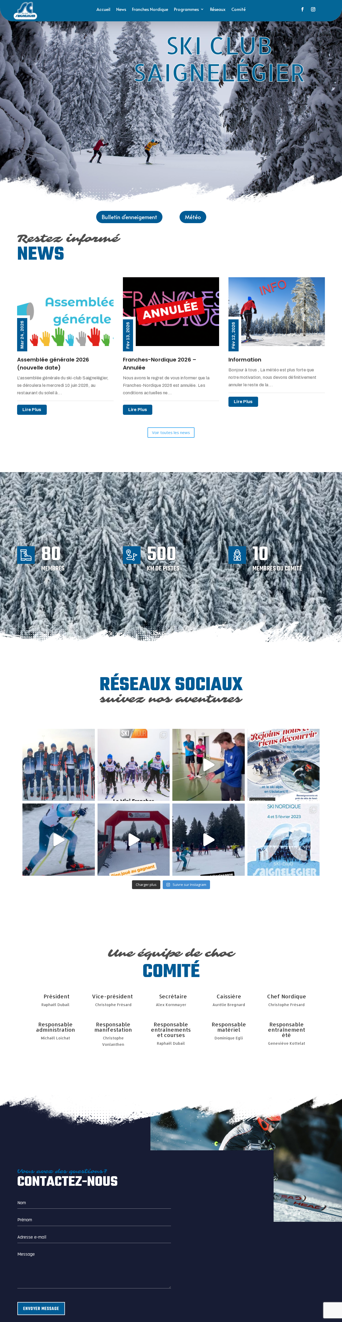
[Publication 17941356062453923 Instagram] (208, 839)
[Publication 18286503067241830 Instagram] (283, 765)
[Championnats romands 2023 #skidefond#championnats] (58, 839)
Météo (193, 217)
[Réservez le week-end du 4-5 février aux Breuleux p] (283, 839)
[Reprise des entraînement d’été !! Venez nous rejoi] (208, 765)
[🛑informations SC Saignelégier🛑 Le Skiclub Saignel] (134, 765)
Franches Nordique (150, 9)
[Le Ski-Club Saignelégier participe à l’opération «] (58, 765)
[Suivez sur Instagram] (313, 9)
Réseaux (218, 9)
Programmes (186, 9)
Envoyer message (41, 1308)
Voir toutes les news (171, 432)
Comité (238, 9)
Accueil (103, 9)
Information (244, 359)
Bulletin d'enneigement (129, 217)
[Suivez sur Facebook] (302, 9)
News (121, 9)
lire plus (31, 409)
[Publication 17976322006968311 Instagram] (134, 839)
